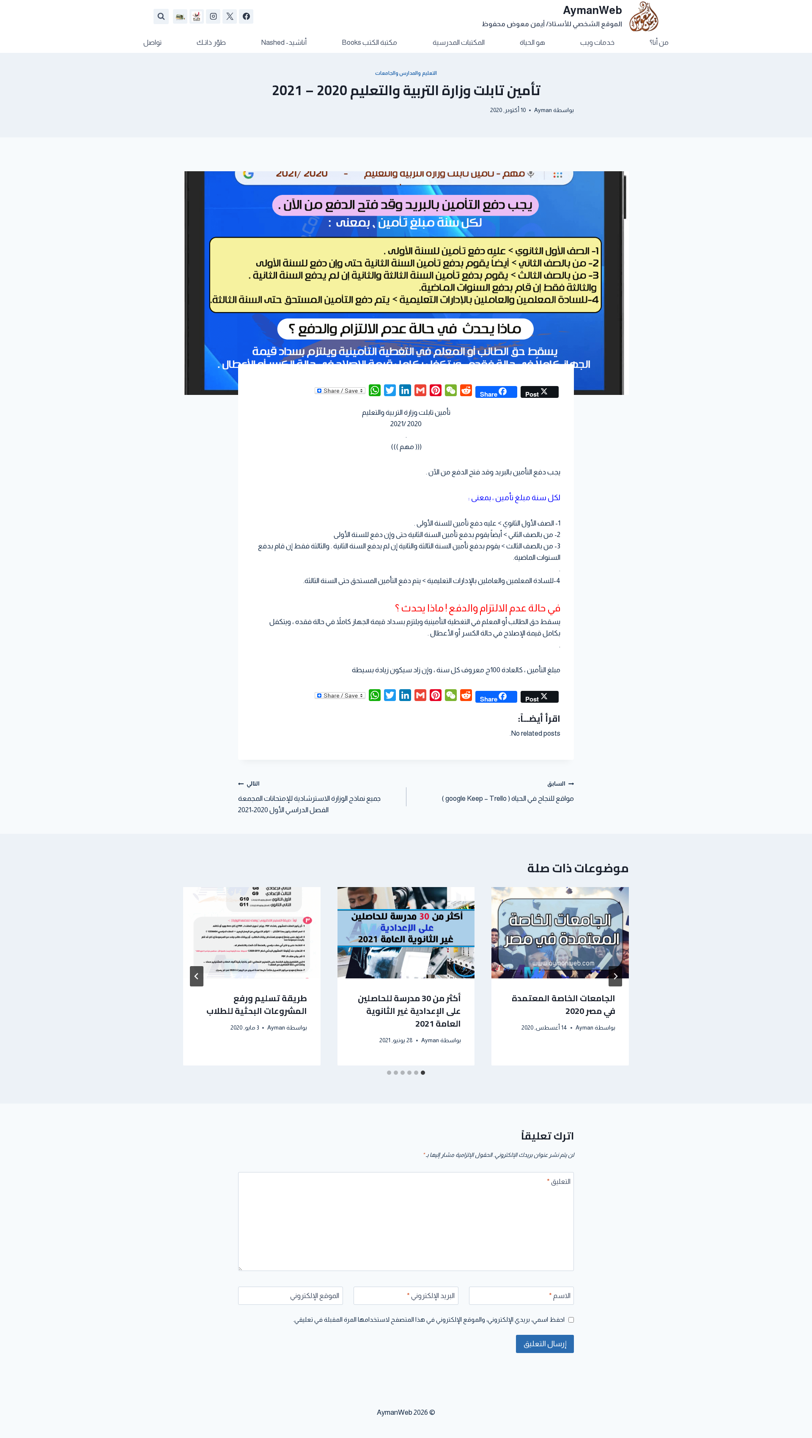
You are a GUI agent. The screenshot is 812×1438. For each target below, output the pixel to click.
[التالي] (196, 976)
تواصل (152, 42)
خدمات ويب (597, 42)
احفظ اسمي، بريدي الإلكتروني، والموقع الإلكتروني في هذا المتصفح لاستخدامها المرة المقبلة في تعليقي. (429, 1319)
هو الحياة (532, 42)
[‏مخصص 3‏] (180, 16)
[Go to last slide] (615, 976)
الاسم (560, 1296)
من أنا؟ (659, 42)
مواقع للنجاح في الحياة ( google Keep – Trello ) (508, 792)
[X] (229, 16)
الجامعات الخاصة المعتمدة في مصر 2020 (563, 1004)
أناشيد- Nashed (284, 42)
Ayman (543, 110)
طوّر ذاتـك (211, 42)
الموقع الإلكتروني (314, 1296)
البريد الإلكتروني (431, 1296)
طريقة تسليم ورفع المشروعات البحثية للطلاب (256, 1004)
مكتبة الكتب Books (369, 42)
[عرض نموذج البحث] (161, 16)
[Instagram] (213, 16)
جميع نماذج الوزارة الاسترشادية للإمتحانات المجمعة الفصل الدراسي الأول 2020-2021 (309, 797)
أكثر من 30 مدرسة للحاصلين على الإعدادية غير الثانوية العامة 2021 (409, 1010)
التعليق (559, 1182)
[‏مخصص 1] (196, 16)
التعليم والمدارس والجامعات (406, 73)
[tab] (423, 1073)
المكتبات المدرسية (459, 42)
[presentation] (560, 932)
